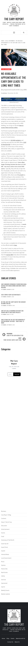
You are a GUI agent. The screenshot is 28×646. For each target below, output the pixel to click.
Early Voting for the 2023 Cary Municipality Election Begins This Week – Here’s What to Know (13, 321)
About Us (17, 642)
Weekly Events (5, 590)
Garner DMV (9, 255)
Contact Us (10, 642)
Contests (3, 518)
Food (2, 536)
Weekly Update (5, 594)
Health (3, 551)
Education (4, 525)
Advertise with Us (20, 638)
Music (2, 561)
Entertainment (5, 529)
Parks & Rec (4, 569)
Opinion (3, 565)
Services (3, 579)
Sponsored (4, 583)
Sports (3, 587)
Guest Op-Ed (4, 544)
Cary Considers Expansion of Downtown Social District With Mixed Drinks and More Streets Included (14, 285)
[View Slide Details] (14, 99)
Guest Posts (4, 547)
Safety (3, 576)
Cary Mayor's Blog (6, 515)
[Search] (23, 32)
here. (15, 245)
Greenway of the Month (7, 540)
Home (3, 638)
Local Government (6, 69)
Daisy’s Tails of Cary (6, 522)
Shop (8, 638)
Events (3, 533)
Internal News (5, 554)
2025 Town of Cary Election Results (10, 295)
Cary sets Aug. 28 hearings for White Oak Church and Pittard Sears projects (12, 311)
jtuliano (5, 93)
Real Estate (4, 572)
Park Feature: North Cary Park (12, 339)
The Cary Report (14, 19)
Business (3, 511)
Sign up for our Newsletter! (15, 334)
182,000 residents (16, 140)
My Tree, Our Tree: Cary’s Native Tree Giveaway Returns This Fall (13, 303)
